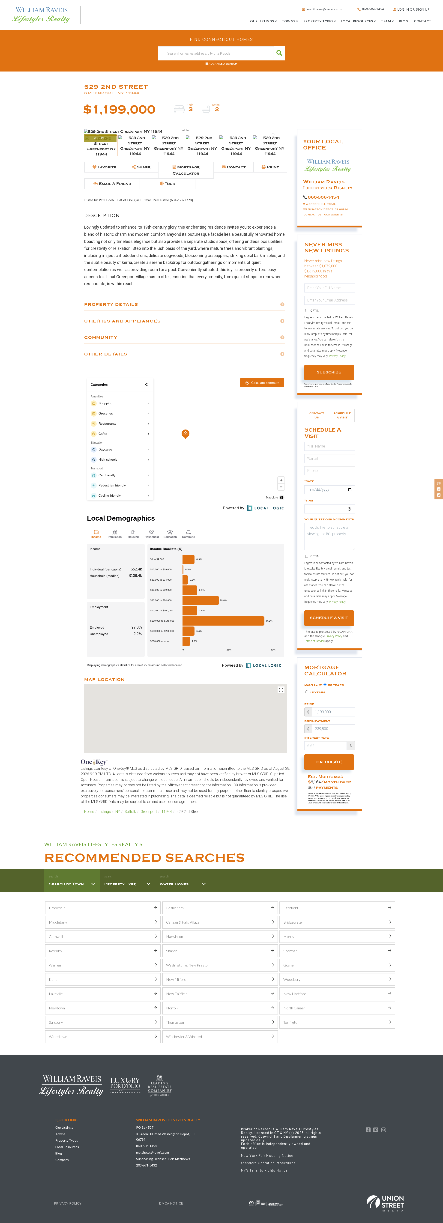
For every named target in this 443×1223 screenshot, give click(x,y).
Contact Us (312, 214)
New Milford (176, 979)
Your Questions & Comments (329, 519)
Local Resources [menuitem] (357, 21)
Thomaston (175, 1022)
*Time (308, 500)
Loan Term (313, 684)
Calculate (329, 762)
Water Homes (174, 884)
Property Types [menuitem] (318, 21)
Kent (53, 979)
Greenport (149, 811)
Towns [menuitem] (288, 21)
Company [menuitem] (62, 1160)
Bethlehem (175, 908)
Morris (288, 936)
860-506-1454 (373, 9)
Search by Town (66, 884)
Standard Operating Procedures (268, 1163)
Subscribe (329, 372)
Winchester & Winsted (184, 1036)
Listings (105, 811)
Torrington (291, 1022)
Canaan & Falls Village (183, 922)
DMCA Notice (171, 1203)
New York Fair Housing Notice (267, 1155)
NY (117, 811)
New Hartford (294, 993)
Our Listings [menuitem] (262, 21)
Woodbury (291, 979)
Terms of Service (314, 641)
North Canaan (294, 1008)
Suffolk (130, 811)
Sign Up (423, 9)
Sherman (290, 951)
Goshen (289, 965)
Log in (403, 9)
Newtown (57, 1008)
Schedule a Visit (342, 415)
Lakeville (56, 993)
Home (89, 811)
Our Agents (333, 214)
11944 (167, 811)
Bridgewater (293, 922)
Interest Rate (316, 738)
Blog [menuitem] (403, 21)
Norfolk (172, 1008)
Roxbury (55, 951)
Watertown (58, 1036)
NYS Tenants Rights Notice (264, 1170)
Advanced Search (223, 63)
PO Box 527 (144, 1127)
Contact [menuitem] (422, 21)
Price (309, 704)
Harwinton (174, 936)
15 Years (317, 692)
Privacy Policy (337, 356)
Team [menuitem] (386, 21)
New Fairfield (177, 993)
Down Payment (317, 721)
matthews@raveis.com (324, 9)
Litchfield (290, 908)
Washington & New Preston (188, 965)
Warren (55, 965)
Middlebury (58, 922)
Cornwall (56, 936)
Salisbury (56, 1022)
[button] (279, 53)
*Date (309, 481)
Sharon (171, 951)
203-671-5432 (146, 1165)
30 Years (335, 685)
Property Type (120, 884)
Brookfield (57, 908)
